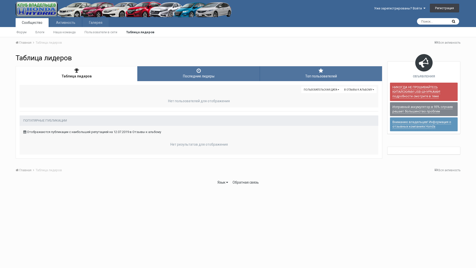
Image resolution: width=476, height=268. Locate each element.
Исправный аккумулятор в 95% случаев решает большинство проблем (422, 109)
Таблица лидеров (140, 32)
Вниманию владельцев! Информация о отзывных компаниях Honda (421, 124)
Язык (221, 182)
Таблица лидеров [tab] (76, 76)
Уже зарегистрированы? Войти (398, 8)
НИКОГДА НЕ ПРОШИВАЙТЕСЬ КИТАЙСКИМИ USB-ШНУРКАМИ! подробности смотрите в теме (416, 91)
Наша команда (64, 32)
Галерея (95, 23)
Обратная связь (246, 182)
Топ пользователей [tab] (321, 76)
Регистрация (444, 8)
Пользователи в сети (101, 32)
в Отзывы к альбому (358, 89)
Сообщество (32, 23)
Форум (21, 32)
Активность (65, 23)
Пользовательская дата (321, 89)
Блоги (39, 32)
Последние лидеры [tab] (198, 76)
